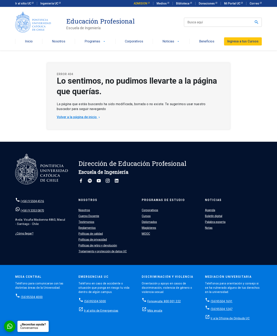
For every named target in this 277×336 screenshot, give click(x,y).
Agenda (210, 210)
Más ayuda (154, 310)
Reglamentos (87, 227)
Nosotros (58, 41)
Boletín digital (213, 216)
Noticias (171, 41)
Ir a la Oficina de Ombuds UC (230, 318)
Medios (162, 3)
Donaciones (207, 3)
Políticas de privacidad (92, 239)
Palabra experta (215, 222)
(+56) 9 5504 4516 (32, 201)
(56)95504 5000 (95, 301)
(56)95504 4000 (32, 297)
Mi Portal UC (232, 3)
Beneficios (206, 41)
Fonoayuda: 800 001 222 (164, 301)
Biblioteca (183, 3)
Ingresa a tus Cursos (243, 41)
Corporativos (134, 41)
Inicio (29, 41)
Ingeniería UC (49, 3)
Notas (209, 227)
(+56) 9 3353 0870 (32, 210)
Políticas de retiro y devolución (97, 245)
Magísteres (149, 227)
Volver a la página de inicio (79, 117)
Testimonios (86, 222)
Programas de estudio (163, 200)
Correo (255, 3)
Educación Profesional (100, 21)
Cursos (146, 216)
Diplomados (149, 222)
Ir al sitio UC (23, 3)
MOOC (146, 233)
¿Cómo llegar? (24, 233)
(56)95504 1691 (222, 301)
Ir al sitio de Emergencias (101, 310)
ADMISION (141, 3)
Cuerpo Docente (88, 216)
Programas (95, 41)
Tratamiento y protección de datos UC (102, 251)
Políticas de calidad (90, 233)
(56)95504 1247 (222, 309)
